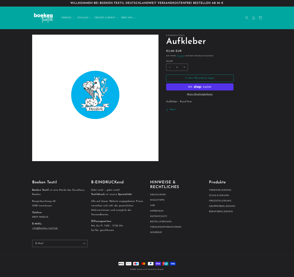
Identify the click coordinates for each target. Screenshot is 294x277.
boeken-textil (142, 269)
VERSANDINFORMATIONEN (165, 227)
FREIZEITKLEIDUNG (220, 201)
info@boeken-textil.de (45, 228)
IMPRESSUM (156, 211)
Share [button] (173, 109)
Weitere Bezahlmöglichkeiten (200, 94)
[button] (67, 18)
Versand (180, 56)
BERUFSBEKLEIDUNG (221, 211)
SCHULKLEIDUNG (219, 195)
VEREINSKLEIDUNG (220, 190)
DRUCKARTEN (158, 195)
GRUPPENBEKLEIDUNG (222, 206)
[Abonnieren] (83, 243)
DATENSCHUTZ (158, 216)
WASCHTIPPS (157, 200)
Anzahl (169, 61)
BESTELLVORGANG (161, 222)
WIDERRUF (156, 232)
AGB (152, 205)
